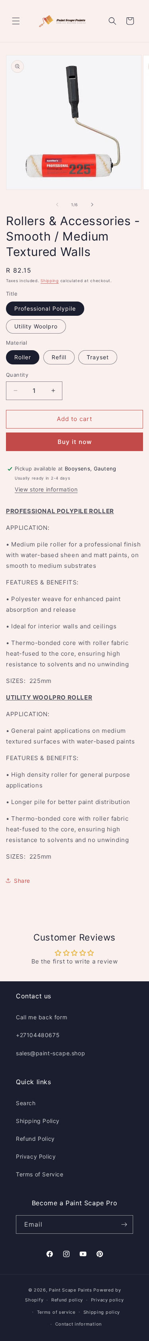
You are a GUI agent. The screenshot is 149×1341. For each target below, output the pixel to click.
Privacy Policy (36, 1156)
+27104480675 (38, 1035)
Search (26, 1103)
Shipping (50, 280)
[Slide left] (57, 204)
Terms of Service (40, 1174)
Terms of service (56, 1312)
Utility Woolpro (36, 326)
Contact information (78, 1324)
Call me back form (41, 1017)
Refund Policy (35, 1138)
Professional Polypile (45, 308)
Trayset (98, 357)
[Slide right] (92, 204)
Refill (59, 357)
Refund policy (67, 1300)
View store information (46, 489)
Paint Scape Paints (70, 1290)
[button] (16, 21)
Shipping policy (101, 1312)
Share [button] (22, 880)
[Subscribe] (124, 1224)
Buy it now (75, 442)
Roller (22, 357)
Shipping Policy (38, 1120)
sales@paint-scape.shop (50, 1053)
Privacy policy (107, 1300)
